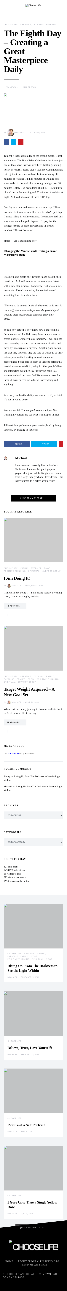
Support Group (51, 571)
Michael (20, 132)
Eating (24, 568)
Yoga (49, 959)
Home (9, 1261)
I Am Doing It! (17, 578)
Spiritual (34, 571)
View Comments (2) (31, 498)
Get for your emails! (19, 753)
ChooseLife (11, 24)
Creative (25, 24)
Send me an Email (34, 1264)
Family (21, 679)
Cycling (39, 676)
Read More (13, 606)
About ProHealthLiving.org (39, 1261)
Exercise (36, 568)
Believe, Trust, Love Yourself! (29, 1048)
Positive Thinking (45, 24)
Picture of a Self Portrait (26, 1125)
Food (47, 568)
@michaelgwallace (32, 1227)
